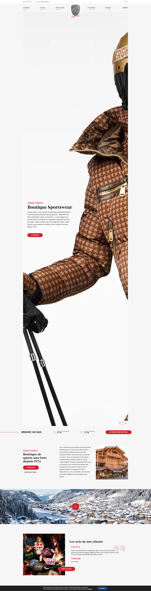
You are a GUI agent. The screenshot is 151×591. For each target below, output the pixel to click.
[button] (125, 423)
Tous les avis (66, 569)
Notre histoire (30, 472)
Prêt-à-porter (60, 8)
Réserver (108, 8)
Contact (125, 7)
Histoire (43, 8)
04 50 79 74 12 (28, 1)
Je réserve (35, 235)
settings (90, 589)
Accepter (102, 588)
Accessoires (91, 8)
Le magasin (26, 8)
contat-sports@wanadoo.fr (43, 1)
